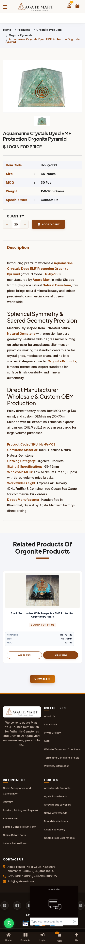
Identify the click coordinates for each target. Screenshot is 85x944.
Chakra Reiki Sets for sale (59, 837)
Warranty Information (56, 765)
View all (41, 679)
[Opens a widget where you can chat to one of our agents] (54, 905)
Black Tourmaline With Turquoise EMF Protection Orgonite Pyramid (42, 615)
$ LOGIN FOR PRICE (22, 146)
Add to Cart (24, 654)
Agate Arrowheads (55, 796)
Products (23, 29)
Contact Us (49, 200)
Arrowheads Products (57, 788)
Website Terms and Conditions (62, 749)
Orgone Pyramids (21, 35)
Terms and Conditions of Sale (61, 757)
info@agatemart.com (21, 881)
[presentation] (6, 617)
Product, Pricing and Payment (20, 810)
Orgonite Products (49, 29)
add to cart (51, 224)
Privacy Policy (52, 732)
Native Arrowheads (55, 812)
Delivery (8, 801)
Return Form (10, 818)
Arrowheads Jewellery (57, 804)
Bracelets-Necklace (56, 821)
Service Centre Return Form (19, 826)
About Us (49, 716)
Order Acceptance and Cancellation (17, 790)
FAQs (47, 741)
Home (7, 29)
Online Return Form (14, 835)
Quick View (61, 654)
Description (18, 247)
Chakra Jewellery (54, 829)
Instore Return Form (14, 843)
